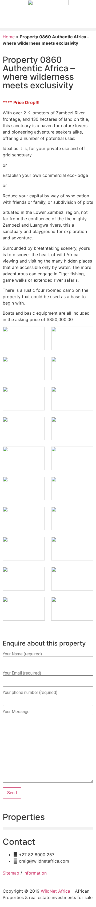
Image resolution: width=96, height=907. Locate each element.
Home (9, 36)
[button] (48, 29)
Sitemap (11, 873)
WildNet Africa (55, 891)
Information (35, 873)
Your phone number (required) (30, 692)
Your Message (16, 712)
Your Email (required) (22, 673)
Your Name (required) (22, 654)
